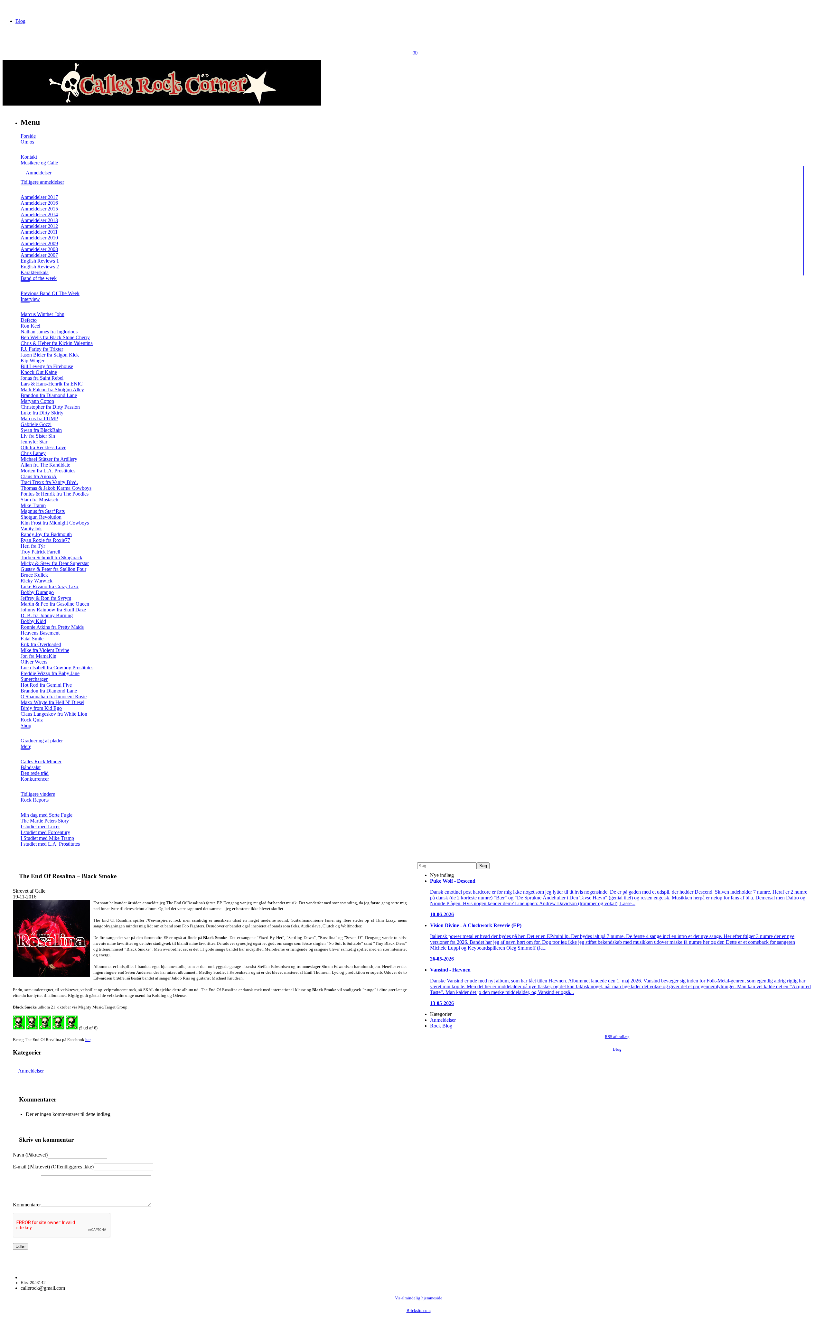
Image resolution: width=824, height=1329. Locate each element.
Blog (20, 21)
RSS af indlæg (617, 1037)
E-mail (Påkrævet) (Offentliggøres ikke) (53, 1166)
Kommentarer (27, 1204)
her (87, 1039)
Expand (25, 149)
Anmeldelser (31, 1070)
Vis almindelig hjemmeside (418, 1298)
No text (10, 8)
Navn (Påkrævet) (30, 1154)
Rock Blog (441, 1025)
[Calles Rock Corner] (162, 104)
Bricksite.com (419, 1310)
